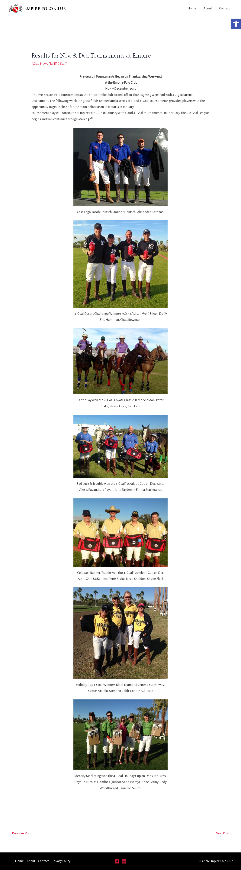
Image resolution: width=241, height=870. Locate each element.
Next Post (224, 833)
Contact (224, 8)
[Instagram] (124, 861)
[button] (236, 24)
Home (192, 8)
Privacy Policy (61, 861)
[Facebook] (117, 861)
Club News (40, 63)
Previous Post (19, 833)
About (207, 8)
